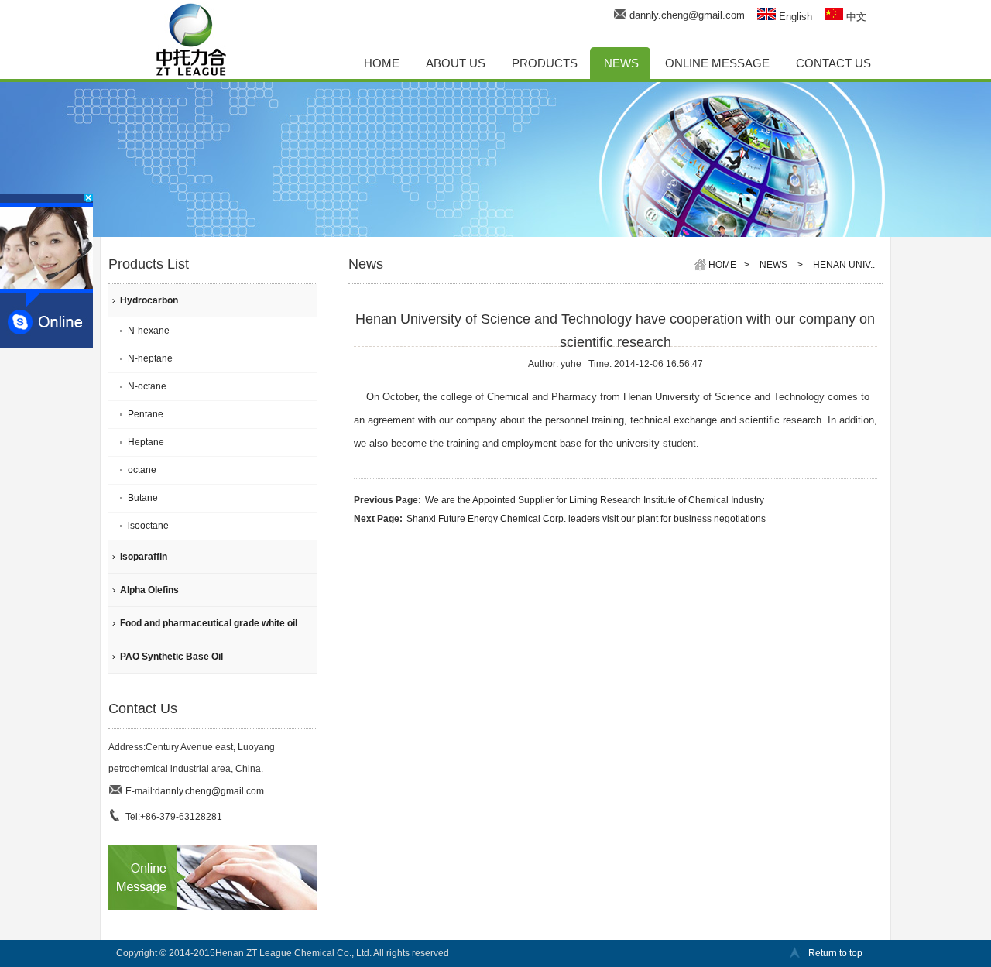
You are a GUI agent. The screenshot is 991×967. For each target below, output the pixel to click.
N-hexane (149, 330)
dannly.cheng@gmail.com (687, 15)
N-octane (147, 386)
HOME (381, 63)
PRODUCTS (545, 63)
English (794, 16)
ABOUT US (455, 63)
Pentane (145, 414)
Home (722, 264)
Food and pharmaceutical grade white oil (208, 623)
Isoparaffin (143, 556)
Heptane (146, 442)
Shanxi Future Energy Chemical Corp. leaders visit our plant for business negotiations (586, 518)
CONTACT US (833, 63)
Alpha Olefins (149, 590)
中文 (854, 16)
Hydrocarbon (149, 300)
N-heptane (150, 358)
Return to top (835, 953)
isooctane (148, 525)
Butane (143, 497)
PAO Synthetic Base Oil (171, 656)
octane (142, 470)
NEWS (621, 63)
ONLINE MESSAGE (717, 63)
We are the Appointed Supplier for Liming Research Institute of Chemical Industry (594, 500)
